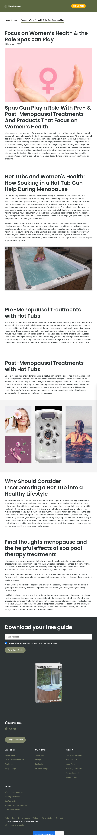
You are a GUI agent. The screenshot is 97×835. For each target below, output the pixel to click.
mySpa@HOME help (74, 755)
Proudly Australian (12, 797)
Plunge (38, 760)
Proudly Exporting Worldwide (17, 805)
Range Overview (15, 740)
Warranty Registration (75, 769)
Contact (59, 818)
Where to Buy (71, 777)
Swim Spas (39, 755)
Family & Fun (10, 755)
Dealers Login (24, 818)
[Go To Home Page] (13, 722)
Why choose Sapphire (14, 792)
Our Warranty (10, 801)
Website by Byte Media (14, 825)
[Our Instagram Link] (10, 728)
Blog (13, 818)
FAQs (7, 818)
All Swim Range (41, 769)
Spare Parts (70, 764)
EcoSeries (9, 764)
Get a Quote (78, 6)
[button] (89, 6)
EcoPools (39, 764)
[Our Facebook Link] (6, 728)
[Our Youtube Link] (14, 728)
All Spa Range (10, 769)
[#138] (18, 419)
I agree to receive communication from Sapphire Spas (32, 643)
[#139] (48, 434)
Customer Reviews (12, 810)
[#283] (79, 434)
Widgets (36, 818)
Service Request (72, 773)
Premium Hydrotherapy (14, 760)
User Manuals (71, 760)
